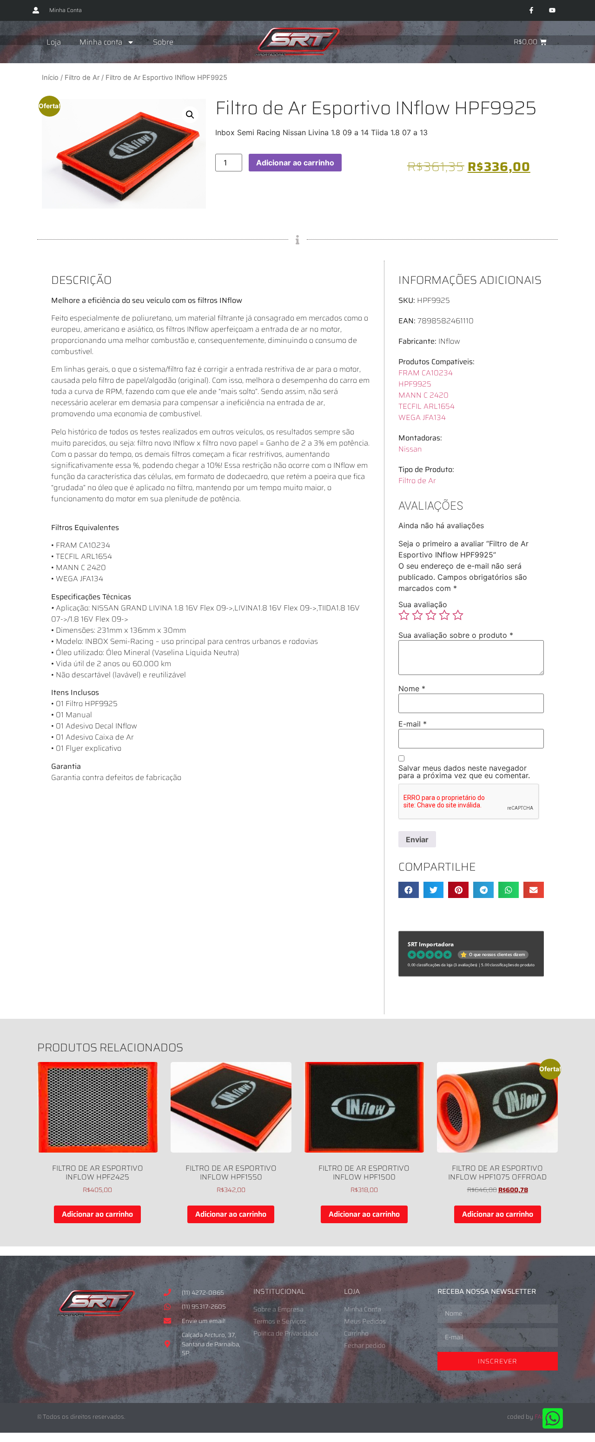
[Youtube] (552, 10)
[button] (190, 114)
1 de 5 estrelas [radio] (404, 615)
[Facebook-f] (531, 10)
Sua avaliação (422, 604)
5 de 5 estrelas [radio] (457, 615)
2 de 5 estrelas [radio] (417, 615)
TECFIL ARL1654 (426, 406)
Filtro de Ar (82, 77)
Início (50, 77)
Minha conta (100, 42)
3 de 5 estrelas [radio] (430, 615)
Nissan (410, 449)
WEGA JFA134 (422, 417)
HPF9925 (414, 384)
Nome (411, 688)
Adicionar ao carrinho (295, 162)
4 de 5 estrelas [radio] (444, 615)
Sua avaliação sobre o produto (455, 635)
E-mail (412, 724)
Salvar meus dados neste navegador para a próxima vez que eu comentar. (464, 771)
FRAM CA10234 (425, 373)
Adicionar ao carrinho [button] (97, 1214)
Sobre (163, 42)
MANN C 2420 (423, 395)
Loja (53, 42)
